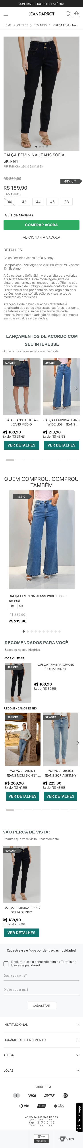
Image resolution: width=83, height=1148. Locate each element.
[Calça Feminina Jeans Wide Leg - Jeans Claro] (62, 386)
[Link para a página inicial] (8, 25)
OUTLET (22, 25)
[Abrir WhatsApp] (79, 1117)
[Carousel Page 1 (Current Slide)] (10, 460)
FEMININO (40, 25)
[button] (10, 202)
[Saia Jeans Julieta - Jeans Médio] (22, 386)
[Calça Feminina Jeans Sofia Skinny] (18, 683)
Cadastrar (41, 1005)
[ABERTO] (68, 14)
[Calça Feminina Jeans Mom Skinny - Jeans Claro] (23, 739)
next (76, 388)
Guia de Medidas (19, 215)
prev (6, 388)
